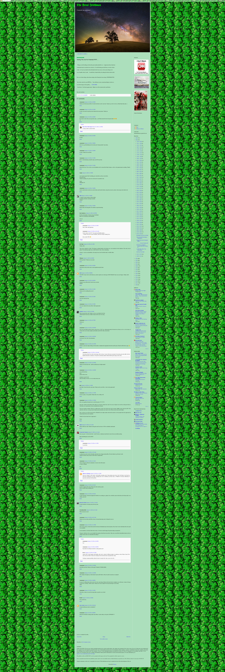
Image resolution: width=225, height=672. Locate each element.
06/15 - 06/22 (139, 194)
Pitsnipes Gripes (138, 318)
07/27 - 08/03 (139, 182)
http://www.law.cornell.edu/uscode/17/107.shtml (86, 653)
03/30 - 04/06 (139, 214)
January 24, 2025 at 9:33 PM (90, 304)
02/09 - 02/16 (139, 228)
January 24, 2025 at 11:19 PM (87, 385)
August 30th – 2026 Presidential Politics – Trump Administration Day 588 (141, 296)
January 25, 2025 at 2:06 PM (93, 546)
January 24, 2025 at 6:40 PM (90, 116)
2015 (137, 275)
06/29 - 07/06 (139, 190)
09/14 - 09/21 (139, 169)
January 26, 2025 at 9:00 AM (90, 605)
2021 (137, 264)
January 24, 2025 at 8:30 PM (90, 265)
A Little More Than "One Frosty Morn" (141, 249)
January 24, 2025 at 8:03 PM (91, 213)
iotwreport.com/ (138, 340)
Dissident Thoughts (139, 372)
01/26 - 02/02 (139, 231)
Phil (80, 195)
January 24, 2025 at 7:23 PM (90, 165)
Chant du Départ (138, 397)
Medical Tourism (138, 403)
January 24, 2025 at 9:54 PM (88, 311)
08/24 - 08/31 (139, 175)
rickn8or (81, 311)
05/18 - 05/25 (139, 201)
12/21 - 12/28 (139, 143)
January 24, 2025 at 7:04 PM (90, 150)
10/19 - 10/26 (139, 160)
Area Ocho (137, 402)
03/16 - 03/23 (139, 218)
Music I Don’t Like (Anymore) (141, 388)
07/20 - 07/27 (139, 184)
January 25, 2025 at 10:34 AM (93, 231)
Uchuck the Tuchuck (84, 432)
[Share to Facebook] (93, 95)
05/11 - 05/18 (139, 203)
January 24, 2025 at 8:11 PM (89, 244)
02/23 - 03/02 (139, 224)
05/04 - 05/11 (139, 205)
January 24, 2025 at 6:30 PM (90, 102)
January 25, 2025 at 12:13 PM (90, 524)
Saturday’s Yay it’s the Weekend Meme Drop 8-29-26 (141, 393)
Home (104, 636)
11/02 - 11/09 (139, 156)
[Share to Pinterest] (95, 95)
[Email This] (90, 95)
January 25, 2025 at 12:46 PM (90, 572)
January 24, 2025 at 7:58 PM (87, 195)
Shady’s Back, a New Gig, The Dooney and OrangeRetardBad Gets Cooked (141, 355)
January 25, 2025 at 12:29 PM (90, 565)
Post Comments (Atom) (86, 642)
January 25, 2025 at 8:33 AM (91, 510)
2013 (137, 279)
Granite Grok (138, 329)
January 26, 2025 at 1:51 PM (96, 473)
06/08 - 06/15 (139, 196)
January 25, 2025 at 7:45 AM (92, 502)
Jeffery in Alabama (86, 473)
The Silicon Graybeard (139, 336)
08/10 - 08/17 (139, 179)
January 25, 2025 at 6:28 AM (90, 493)
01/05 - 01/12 (139, 256)
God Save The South (140, 251)
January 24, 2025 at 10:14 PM (90, 343)
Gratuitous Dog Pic (138, 384)
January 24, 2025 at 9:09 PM (90, 280)
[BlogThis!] (91, 95)
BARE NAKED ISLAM (140, 323)
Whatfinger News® (139, 423)
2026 (137, 137)
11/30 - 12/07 (139, 149)
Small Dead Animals (139, 300)
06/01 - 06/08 (139, 197)
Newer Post (79, 636)
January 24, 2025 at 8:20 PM (88, 258)
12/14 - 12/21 (139, 145)
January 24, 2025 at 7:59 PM (90, 205)
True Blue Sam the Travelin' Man (141, 305)
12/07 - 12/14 (139, 147)
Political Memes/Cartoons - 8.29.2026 (140, 380)
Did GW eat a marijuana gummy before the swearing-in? (142, 246)
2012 (137, 281)
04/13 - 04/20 (139, 211)
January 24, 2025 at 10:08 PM (90, 336)
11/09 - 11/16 (139, 154)
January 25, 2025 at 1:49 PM (97, 126)
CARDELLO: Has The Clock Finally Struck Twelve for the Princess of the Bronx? (140, 332)
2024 (137, 258)
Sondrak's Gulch (138, 367)
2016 (137, 273)
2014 (137, 277)
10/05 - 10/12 (139, 164)
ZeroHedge (137, 428)
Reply (81, 105)
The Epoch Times (138, 421)
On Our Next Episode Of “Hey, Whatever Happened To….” (141, 374)
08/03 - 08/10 (139, 181)
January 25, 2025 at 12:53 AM (90, 452)
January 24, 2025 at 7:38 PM (87, 172)
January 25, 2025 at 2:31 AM (90, 461)
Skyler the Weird (83, 502)
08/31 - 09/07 (139, 173)
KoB (80, 273)
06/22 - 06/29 (139, 192)
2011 (137, 282)
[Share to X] (92, 95)
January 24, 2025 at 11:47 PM (90, 392)
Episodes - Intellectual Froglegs (139, 415)
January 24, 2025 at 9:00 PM (87, 273)
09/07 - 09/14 (139, 171)
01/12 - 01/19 (139, 254)
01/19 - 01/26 (139, 233)
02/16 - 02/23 (139, 226)
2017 (137, 271)
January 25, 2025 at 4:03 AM (90, 485)
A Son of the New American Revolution (141, 360)
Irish (137, 127)
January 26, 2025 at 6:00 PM (90, 612)
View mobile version (104, 639)
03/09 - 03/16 (139, 220)
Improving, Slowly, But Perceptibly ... (139, 399)
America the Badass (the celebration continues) (139, 417)
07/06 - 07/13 (139, 188)
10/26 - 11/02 (139, 158)
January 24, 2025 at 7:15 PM (90, 158)
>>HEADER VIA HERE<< (82, 53)
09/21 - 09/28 (139, 167)
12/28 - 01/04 (139, 141)
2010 (137, 284)
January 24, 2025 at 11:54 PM (90, 400)
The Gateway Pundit (139, 310)
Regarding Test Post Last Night (142, 235)
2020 (137, 266)
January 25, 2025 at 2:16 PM (90, 590)
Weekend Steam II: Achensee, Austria (140, 307)
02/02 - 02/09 (139, 230)
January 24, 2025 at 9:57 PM (90, 320)
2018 (137, 269)
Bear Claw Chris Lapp (87, 126)
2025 (137, 139)
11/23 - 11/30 (139, 150)
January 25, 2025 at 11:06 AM (93, 352)
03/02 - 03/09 (139, 222)
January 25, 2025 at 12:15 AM (93, 432)
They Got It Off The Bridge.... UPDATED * (142, 237)
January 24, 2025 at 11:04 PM (90, 370)
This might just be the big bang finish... (141, 319)
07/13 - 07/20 (139, 186)
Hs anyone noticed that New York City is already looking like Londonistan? (141, 325)
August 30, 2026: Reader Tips (140, 301)
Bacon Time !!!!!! (138, 388)
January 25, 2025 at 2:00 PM (90, 580)
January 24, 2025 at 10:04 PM (90, 327)
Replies (82, 124)
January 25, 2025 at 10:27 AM (90, 517)
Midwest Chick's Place (139, 392)
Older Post (128, 636)
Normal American (139, 419)
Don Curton (82, 605)
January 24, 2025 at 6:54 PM (90, 135)
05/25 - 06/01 (139, 199)
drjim (81, 424)
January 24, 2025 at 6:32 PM (90, 109)
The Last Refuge (138, 293)
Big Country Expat (139, 353)
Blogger (114, 664)
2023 (137, 260)
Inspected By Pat (138, 383)
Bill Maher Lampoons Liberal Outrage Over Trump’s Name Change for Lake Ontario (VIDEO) (140, 313)
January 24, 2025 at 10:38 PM (90, 362)
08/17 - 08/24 (139, 177)
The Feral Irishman (89, 5)
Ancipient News (138, 410)
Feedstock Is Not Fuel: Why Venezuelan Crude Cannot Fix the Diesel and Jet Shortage (140, 362)
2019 (137, 267)
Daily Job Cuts (138, 412)
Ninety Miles (137, 289)
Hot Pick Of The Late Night (140, 290)
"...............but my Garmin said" (142, 243)
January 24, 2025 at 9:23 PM (90, 296)
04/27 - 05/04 (139, 207)
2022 (137, 262)
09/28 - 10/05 (139, 165)
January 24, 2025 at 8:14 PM (93, 225)
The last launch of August (140, 337)
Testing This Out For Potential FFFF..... (142, 240)
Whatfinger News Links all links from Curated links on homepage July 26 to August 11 (141, 425)
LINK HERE (94, 84)
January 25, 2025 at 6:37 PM (91, 552)
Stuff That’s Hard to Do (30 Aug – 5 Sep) (141, 368)
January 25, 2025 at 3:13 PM (93, 443)
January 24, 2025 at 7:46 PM (90, 188)
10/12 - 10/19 (139, 162)
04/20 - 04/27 (139, 209)
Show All (147, 348)
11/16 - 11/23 (139, 152)
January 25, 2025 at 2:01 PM (93, 541)
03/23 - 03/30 (139, 216)
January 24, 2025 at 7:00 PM (90, 143)
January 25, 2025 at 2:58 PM (87, 597)
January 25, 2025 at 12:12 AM (87, 424)
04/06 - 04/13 (139, 213)
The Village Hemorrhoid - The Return (140, 378)
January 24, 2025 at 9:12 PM (90, 289)
